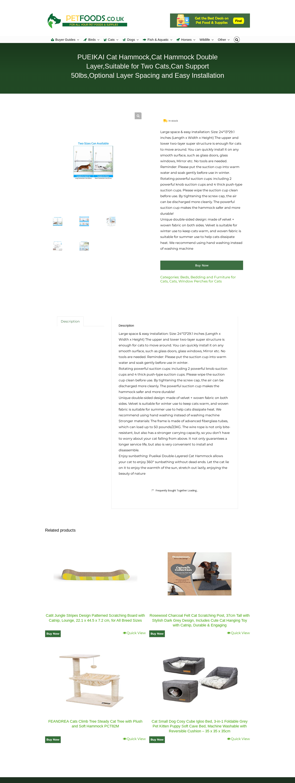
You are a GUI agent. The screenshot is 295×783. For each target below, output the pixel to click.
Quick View (136, 633)
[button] (237, 39)
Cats (173, 281)
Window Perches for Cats (200, 281)
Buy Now (201, 265)
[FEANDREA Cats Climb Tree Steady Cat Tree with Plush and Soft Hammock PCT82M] (95, 680)
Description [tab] (70, 321)
